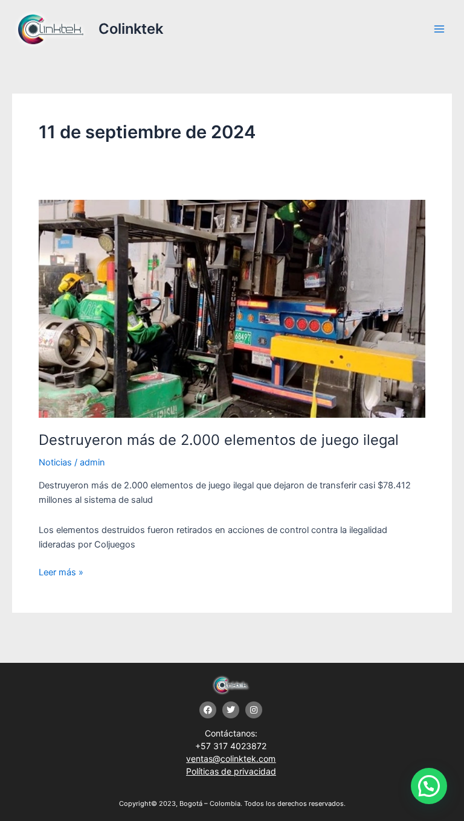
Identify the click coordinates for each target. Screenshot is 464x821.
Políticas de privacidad (231, 771)
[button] (429, 786)
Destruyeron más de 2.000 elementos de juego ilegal (219, 440)
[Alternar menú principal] (439, 29)
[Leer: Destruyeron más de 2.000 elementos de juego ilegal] (232, 307)
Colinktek (130, 28)
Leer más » (61, 571)
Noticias (55, 462)
